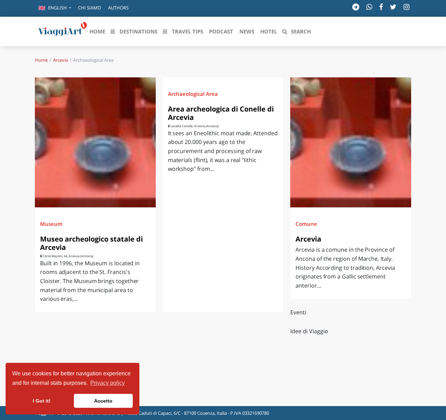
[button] (55, 8)
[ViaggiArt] (62, 30)
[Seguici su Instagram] (406, 7)
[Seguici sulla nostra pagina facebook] (381, 7)
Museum (51, 223)
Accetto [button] (103, 401)
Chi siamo (89, 8)
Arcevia (60, 60)
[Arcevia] (350, 142)
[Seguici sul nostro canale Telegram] (356, 7)
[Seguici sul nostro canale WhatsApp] (369, 7)
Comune (306, 223)
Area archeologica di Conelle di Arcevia (221, 113)
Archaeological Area (193, 93)
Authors (118, 8)
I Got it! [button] (42, 401)
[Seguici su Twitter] (393, 7)
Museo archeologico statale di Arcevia (91, 243)
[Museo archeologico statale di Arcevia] (95, 142)
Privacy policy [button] (107, 383)
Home (41, 60)
